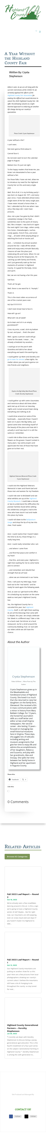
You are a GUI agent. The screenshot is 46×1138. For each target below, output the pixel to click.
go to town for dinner (16, 359)
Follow (17, 1116)
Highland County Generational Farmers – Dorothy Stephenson (22, 1028)
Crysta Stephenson (23, 676)
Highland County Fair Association (20, 95)
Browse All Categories (17, 856)
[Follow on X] (26, 1116)
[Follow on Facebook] (11, 1116)
